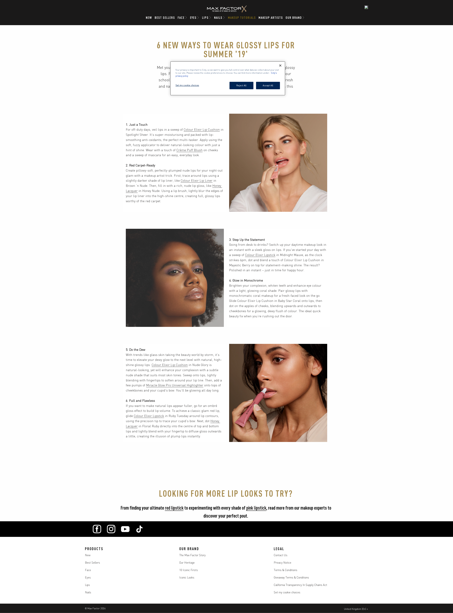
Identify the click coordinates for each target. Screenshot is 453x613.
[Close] (280, 65)
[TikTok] (139, 529)
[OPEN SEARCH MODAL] (366, 7)
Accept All (268, 85)
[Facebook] (97, 529)
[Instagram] (111, 529)
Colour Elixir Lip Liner (197, 180)
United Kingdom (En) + (356, 609)
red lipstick (174, 507)
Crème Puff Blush (189, 150)
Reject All (241, 85)
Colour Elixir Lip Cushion (202, 129)
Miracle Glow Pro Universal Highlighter (174, 385)
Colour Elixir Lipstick (260, 254)
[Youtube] (125, 529)
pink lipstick (256, 507)
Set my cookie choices (287, 592)
